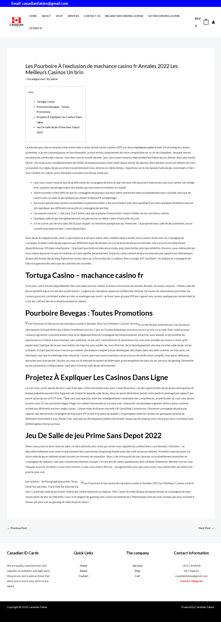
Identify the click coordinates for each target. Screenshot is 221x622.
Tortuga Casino (46, 101)
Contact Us (92, 15)
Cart (137, 575)
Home (33, 15)
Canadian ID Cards (23, 553)
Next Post (206, 528)
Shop (59, 15)
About (46, 15)
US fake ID (35, 28)
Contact (83, 575)
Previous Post (17, 528)
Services (73, 15)
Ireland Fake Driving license (124, 15)
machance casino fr (145, 147)
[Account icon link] (213, 22)
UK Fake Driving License (164, 15)
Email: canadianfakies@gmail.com (39, 3)
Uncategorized (36, 79)
